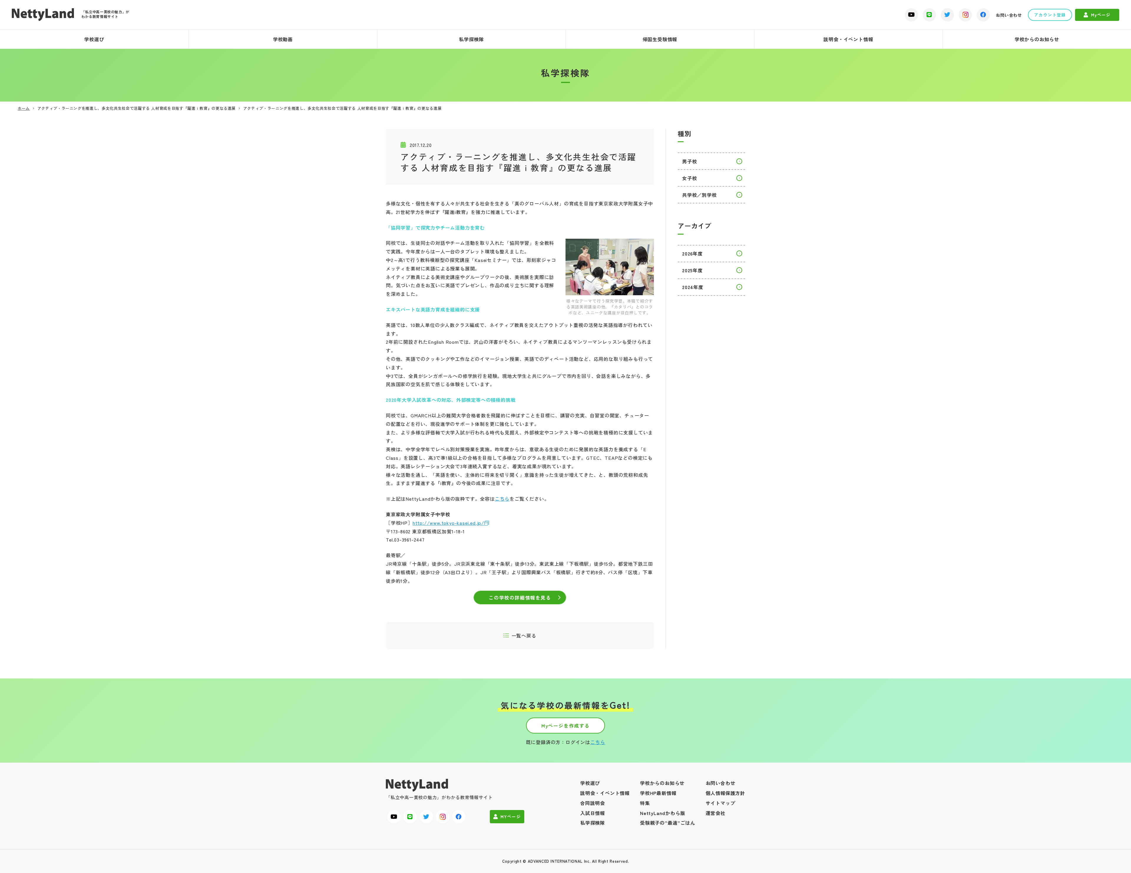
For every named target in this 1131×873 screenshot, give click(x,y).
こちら (502, 498)
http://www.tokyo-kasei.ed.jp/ (448, 522)
